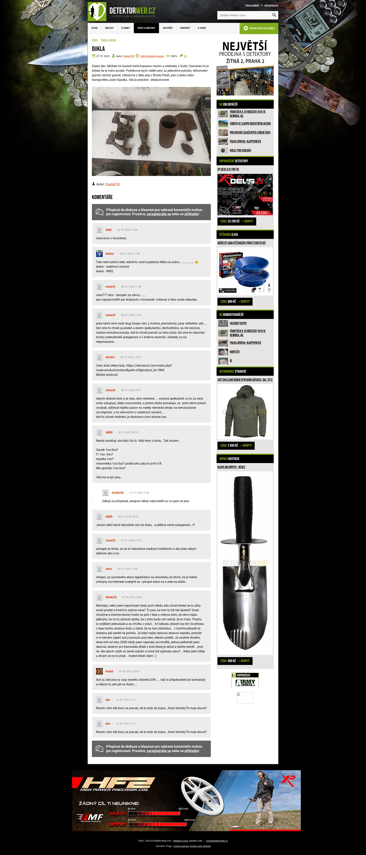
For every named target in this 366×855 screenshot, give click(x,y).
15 (185, 56)
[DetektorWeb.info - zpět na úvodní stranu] (124, 11)
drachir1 (110, 357)
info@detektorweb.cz (217, 841)
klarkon (110, 253)
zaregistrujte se (159, 214)
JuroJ (109, 568)
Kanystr (234, 352)
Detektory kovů (180, 841)
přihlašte (191, 214)
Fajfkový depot (238, 323)
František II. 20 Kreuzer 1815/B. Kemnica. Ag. (248, 114)
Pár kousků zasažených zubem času (250, 133)
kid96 (109, 229)
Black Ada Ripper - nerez (231, 467)
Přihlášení (252, 5)
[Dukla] (151, 131)
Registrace (271, 5)
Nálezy (109, 28)
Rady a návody (146, 28)
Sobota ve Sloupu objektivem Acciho (250, 124)
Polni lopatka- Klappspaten (245, 142)
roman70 (110, 286)
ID (231, 361)
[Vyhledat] (274, 15)
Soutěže (168, 28)
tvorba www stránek (200, 846)
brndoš (109, 671)
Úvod (95, 28)
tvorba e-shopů (181, 846)
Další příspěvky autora (152, 56)
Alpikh (109, 432)
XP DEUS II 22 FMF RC (228, 169)
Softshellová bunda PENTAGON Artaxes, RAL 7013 (245, 380)
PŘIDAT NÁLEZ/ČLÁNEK (261, 28)
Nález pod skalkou (240, 151)
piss (108, 699)
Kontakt (185, 28)
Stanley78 (111, 597)
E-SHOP (202, 28)
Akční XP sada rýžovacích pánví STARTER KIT (242, 243)
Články (125, 28)
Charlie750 (128, 56)
